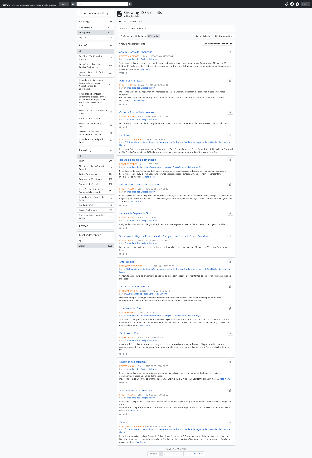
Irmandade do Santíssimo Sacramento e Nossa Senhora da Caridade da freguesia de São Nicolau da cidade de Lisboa (95, 99)
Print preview (126, 36)
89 (195, 453)
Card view (141, 36)
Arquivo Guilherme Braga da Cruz (95, 125)
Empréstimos (126, 261)
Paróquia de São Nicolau (95, 180)
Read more (145, 69)
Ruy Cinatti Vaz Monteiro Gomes (95, 58)
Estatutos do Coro (129, 333)
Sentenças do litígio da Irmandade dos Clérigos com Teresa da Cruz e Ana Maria (164, 236)
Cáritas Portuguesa (95, 175)
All (80, 51)
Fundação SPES (95, 206)
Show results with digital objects (218, 44)
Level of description (90, 235)
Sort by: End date (203, 36)
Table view (154, 36)
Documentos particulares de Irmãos (139, 184)
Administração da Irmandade (135, 52)
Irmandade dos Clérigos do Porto (95, 141)
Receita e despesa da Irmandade (137, 159)
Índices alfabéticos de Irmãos (135, 390)
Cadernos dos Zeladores (133, 361)
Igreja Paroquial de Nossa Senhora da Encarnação (95, 190)
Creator (83, 226)
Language (84, 21)
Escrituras (125, 422)
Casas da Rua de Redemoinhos (136, 112)
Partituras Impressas (131, 80)
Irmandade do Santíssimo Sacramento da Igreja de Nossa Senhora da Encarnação (95, 84)
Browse (63, 4)
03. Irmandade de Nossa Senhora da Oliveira (146, 293)
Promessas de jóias (130, 308)
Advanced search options (133, 28)
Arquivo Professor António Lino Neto (95, 112)
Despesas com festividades (134, 286)
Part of (83, 45)
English (95, 38)
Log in (304, 4)
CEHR (95, 162)
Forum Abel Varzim (95, 211)
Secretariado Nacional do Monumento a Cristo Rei (95, 133)
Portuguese (95, 33)
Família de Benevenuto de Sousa (95, 216)
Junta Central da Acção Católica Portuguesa (95, 65)
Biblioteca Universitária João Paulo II (95, 167)
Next (201, 453)
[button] (286, 4)
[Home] (30, 4)
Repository (85, 150)
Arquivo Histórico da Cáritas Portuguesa (95, 73)
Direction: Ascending (223, 36)
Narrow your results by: (96, 13)
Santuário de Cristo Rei (95, 119)
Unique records (95, 28)
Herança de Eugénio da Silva (135, 213)
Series (95, 246)
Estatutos (124, 135)
